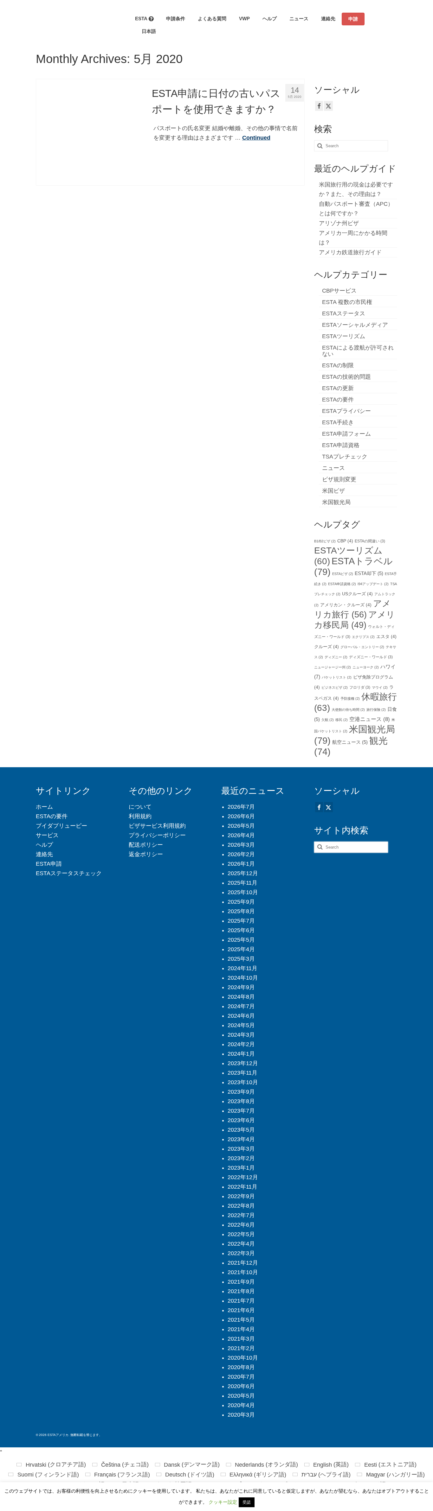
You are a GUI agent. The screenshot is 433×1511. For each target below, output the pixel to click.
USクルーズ (357, 593)
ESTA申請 (49, 864)
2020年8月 (241, 1367)
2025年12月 (243, 873)
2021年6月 (241, 1310)
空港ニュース (369, 719)
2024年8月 (241, 997)
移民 (341, 720)
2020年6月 (241, 1386)
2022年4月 (241, 1244)
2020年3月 (241, 1415)
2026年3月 (241, 845)
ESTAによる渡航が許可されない (358, 351)
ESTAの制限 (338, 365)
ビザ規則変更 (339, 479)
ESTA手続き (338, 422)
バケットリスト (337, 677)
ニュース (333, 468)
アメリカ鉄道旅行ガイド (350, 252)
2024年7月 (241, 1006)
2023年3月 (241, 1149)
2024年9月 (241, 987)
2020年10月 (243, 1358)
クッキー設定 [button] (223, 1502)
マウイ (380, 687)
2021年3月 (241, 1339)
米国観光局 (336, 502)
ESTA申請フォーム (346, 434)
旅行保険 (376, 709)
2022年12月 (243, 1177)
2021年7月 (241, 1301)
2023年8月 (241, 1101)
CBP (345, 541)
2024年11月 (242, 968)
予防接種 (350, 698)
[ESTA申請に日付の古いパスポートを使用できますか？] (89, 132)
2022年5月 (241, 1234)
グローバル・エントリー (362, 647)
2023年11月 (242, 1073)
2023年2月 (241, 1158)
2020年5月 (241, 1396)
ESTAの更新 (338, 388)
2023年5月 (241, 1130)
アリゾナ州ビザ (339, 223)
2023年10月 (243, 1082)
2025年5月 (241, 940)
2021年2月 (241, 1348)
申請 (353, 19)
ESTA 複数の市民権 (347, 302)
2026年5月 (241, 826)
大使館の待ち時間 (348, 709)
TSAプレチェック (344, 456)
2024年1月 (241, 1054)
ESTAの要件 (338, 399)
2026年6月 (241, 816)
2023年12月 (243, 1063)
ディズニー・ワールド (371, 657)
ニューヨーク (365, 667)
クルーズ (326, 646)
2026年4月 (241, 835)
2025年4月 (241, 949)
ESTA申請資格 (340, 445)
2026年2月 (241, 854)
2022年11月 (242, 1187)
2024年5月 (241, 1025)
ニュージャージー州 (332, 667)
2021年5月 (241, 1320)
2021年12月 (243, 1263)
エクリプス (363, 637)
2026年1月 (241, 864)
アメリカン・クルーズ (346, 605)
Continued (256, 138)
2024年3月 (241, 1035)
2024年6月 (241, 1016)
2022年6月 (241, 1225)
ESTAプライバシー (346, 411)
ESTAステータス (343, 313)
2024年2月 (241, 1044)
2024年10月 (243, 978)
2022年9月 (241, 1196)
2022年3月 (241, 1253)
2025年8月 (241, 911)
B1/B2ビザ (325, 541)
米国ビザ (333, 491)
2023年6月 (241, 1120)
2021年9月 (241, 1282)
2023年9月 (241, 1092)
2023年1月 (241, 1168)
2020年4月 (241, 1405)
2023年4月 (241, 1139)
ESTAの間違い (370, 541)
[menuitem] (145, 31)
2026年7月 (241, 807)
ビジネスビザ (334, 687)
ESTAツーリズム (343, 336)
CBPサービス (339, 291)
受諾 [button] (246, 1502)
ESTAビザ (342, 574)
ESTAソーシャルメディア (355, 325)
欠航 (327, 720)
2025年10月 (243, 892)
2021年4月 (241, 1329)
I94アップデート (373, 584)
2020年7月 (241, 1377)
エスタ (386, 636)
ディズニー (336, 657)
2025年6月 (241, 930)
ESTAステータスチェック (69, 873)
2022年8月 (241, 1206)
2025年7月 (241, 921)
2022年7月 (241, 1215)
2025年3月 (241, 959)
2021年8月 (241, 1291)
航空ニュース (350, 742)
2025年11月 (242, 883)
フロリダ (359, 687)
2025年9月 (241, 902)
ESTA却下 (369, 573)
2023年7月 (241, 1111)
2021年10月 (243, 1272)
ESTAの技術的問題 (346, 377)
